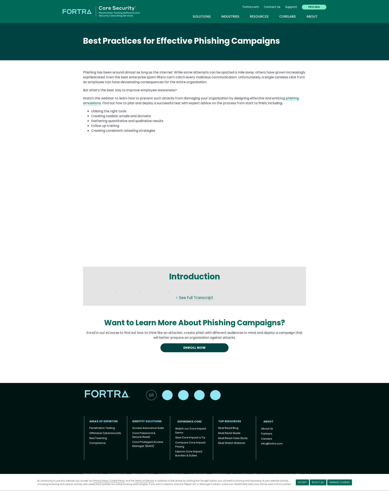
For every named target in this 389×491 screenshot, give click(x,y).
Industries (232, 16)
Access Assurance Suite (148, 428)
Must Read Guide (229, 433)
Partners (266, 434)
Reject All (318, 482)
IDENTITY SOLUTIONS (147, 421)
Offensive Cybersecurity (105, 433)
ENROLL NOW (194, 347)
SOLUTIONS (204, 16)
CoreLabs (289, 16)
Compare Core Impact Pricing (190, 445)
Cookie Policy (116, 480)
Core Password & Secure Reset (143, 435)
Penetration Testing (102, 428)
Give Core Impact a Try (190, 437)
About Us (267, 429)
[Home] (101, 11)
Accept (302, 482)
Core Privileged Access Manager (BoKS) (147, 444)
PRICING (314, 7)
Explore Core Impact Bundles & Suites (188, 453)
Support (291, 7)
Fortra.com (251, 7)
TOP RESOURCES (229, 421)
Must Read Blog (228, 428)
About (311, 16)
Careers (266, 439)
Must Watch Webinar (231, 443)
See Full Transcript (196, 297)
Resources (261, 16)
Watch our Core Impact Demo (190, 431)
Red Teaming (98, 438)
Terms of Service (144, 480)
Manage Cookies (339, 482)
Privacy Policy (100, 480)
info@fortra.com (272, 443)
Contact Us (272, 7)
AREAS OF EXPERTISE (103, 421)
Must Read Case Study (233, 438)
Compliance (97, 443)
